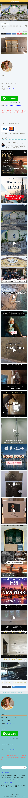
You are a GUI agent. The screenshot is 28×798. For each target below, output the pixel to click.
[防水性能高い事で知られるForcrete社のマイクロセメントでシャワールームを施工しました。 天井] (14, 431)
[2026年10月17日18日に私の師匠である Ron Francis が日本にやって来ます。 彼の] (14, 163)
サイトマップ (11, 794)
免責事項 (17, 794)
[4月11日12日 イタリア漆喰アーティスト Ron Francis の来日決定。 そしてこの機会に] (14, 377)
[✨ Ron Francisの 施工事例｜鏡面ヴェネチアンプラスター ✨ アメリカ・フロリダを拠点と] (14, 618)
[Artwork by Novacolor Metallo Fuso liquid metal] (14, 297)
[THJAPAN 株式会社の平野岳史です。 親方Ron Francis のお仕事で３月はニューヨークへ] (14, 591)
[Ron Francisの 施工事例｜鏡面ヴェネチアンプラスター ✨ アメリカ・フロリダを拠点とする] (14, 538)
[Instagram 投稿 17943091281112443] (14, 457)
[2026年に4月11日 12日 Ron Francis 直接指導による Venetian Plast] (14, 270)
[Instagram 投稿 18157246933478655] (14, 190)
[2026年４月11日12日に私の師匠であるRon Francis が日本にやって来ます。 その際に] (14, 324)
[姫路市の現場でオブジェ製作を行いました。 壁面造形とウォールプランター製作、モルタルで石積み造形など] (14, 217)
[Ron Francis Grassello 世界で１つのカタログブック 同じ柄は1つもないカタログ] (14, 511)
